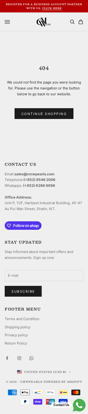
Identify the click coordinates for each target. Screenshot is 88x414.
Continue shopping (44, 114)
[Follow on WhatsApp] (31, 358)
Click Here (52, 8)
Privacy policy (16, 335)
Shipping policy (17, 327)
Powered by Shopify (63, 382)
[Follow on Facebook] (7, 358)
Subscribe (23, 291)
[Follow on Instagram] (19, 358)
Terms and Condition (22, 319)
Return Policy (16, 343)
